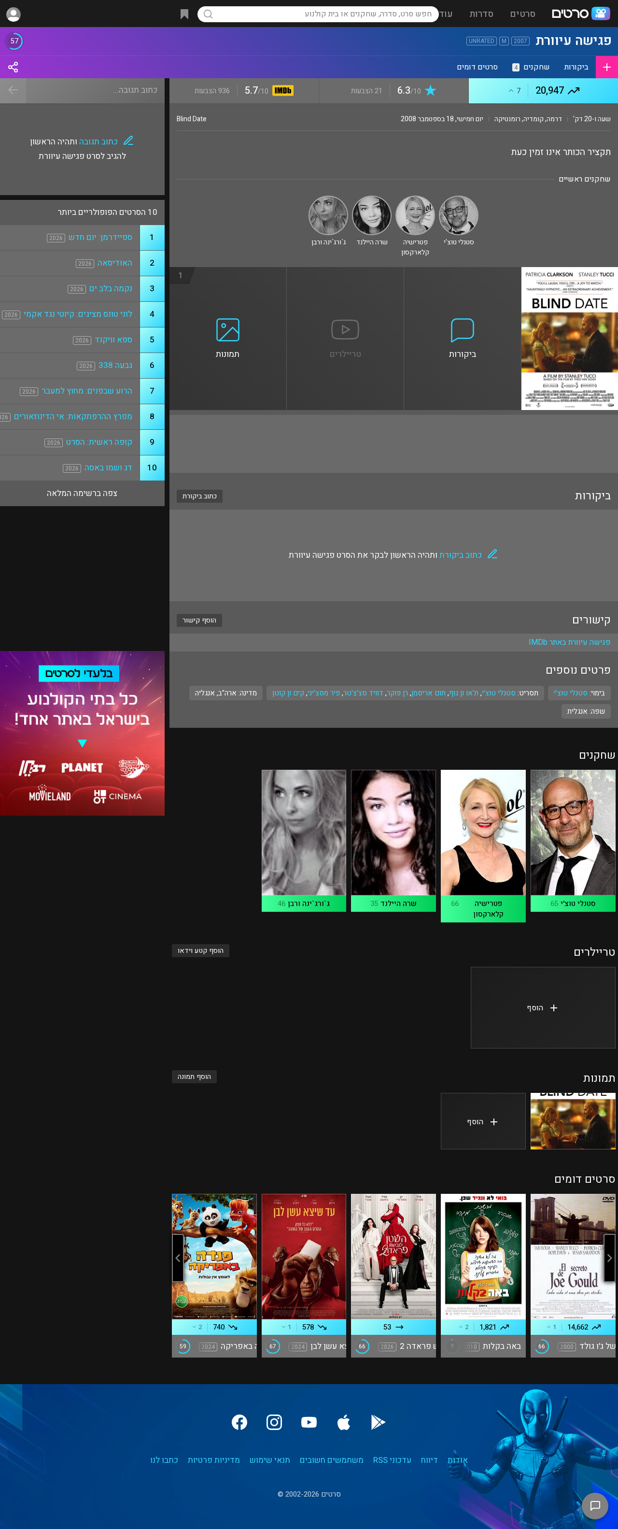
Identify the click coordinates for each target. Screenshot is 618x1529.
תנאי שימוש (270, 1460)
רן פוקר (397, 693)
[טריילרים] (345, 273)
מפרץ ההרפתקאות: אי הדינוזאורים (73, 417)
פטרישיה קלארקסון (488, 909)
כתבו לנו (164, 1460)
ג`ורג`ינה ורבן (309, 903)
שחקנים (532, 67)
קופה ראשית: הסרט (99, 442)
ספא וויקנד (113, 340)
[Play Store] (379, 1422)
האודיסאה (115, 263)
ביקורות (576, 67)
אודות (458, 1460)
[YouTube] (309, 1422)
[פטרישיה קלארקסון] (415, 200)
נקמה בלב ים (110, 289)
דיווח (429, 1460)
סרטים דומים (477, 67)
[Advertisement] (393, 444)
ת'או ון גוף (463, 693)
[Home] (581, 14)
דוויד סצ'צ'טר (363, 693)
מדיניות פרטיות (214, 1460)
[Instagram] (274, 1422)
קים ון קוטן (288, 693)
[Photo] (573, 1121)
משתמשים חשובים (332, 1460)
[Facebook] (239, 1422)
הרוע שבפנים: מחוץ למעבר (87, 391)
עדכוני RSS (392, 1460)
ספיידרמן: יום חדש (100, 237)
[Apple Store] (344, 1422)
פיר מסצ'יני (324, 693)
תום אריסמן (428, 693)
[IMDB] (281, 91)
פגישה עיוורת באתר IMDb (570, 642)
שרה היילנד (398, 903)
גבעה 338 (115, 365)
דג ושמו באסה (108, 468)
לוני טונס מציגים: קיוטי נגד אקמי (78, 314)
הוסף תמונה (194, 1077)
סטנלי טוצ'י (499, 693)
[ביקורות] (462, 273)
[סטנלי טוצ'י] (458, 200)
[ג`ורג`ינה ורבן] (328, 200)
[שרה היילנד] (371, 200)
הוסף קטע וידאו (201, 951)
